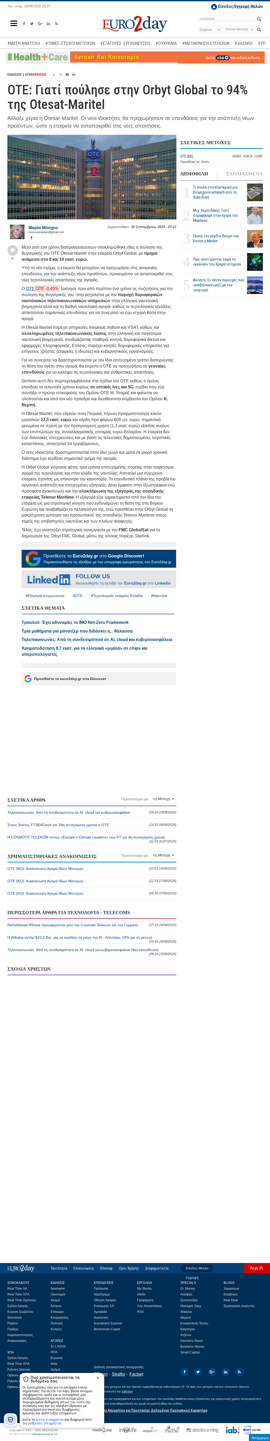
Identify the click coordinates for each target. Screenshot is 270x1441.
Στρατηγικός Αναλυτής (239, 1306)
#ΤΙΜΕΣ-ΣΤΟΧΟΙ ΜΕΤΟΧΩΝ (70, 43)
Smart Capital (190, 1352)
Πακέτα (12, 1323)
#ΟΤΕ (78, 596)
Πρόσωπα (101, 1288)
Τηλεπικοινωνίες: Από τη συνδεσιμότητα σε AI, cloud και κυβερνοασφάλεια (91, 812)
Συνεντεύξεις (189, 1300)
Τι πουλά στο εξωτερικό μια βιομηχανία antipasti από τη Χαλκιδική (215, 192)
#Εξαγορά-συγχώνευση (45, 596)
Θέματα (185, 1317)
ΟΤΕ (30, 288)
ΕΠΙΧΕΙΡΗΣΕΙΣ (35, 74)
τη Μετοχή (162, 799)
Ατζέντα (185, 1335)
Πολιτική (57, 1323)
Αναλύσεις (101, 1317)
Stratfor (118, 1374)
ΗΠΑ (54, 1352)
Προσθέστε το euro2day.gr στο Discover (70, 679)
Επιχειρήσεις (60, 1317)
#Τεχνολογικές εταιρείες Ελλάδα (117, 596)
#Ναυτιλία (159, 596)
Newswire (58, 1288)
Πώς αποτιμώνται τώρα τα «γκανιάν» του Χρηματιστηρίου (217, 262)
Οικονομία (58, 1294)
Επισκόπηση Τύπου (194, 1323)
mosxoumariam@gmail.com (46, 232)
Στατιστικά (14, 1317)
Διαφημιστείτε (157, 1268)
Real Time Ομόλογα (21, 1300)
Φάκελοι (186, 1312)
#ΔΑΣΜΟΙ (244, 43)
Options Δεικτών (18, 1375)
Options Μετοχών (19, 1387)
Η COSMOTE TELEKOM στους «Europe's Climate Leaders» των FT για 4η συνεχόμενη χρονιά (91, 839)
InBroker (127, 1391)
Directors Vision (191, 1341)
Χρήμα (55, 1369)
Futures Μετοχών (19, 1381)
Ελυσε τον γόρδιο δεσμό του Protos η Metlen (216, 238)
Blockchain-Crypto (107, 1329)
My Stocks (144, 1288)
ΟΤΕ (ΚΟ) (186, 156)
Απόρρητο (260, 1438)
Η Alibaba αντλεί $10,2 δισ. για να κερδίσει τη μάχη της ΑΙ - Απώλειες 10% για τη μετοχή (91, 939)
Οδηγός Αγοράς (105, 1300)
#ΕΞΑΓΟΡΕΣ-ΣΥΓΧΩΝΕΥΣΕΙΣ (125, 43)
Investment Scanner (108, 1323)
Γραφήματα (145, 1300)
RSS (140, 1312)
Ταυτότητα (59, 1268)
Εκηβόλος (231, 1294)
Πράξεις (12, 1329)
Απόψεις (186, 1294)
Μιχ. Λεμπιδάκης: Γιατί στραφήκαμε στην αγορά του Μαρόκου (215, 215)
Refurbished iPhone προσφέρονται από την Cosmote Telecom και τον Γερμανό (91, 925)
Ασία (54, 1364)
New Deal (231, 1300)
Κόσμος (56, 1306)
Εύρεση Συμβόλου (20, 1312)
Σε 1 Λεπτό (58, 1346)
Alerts (205, 162)
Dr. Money (187, 1288)
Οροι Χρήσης (129, 1268)
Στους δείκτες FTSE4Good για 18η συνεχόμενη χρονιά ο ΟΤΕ (91, 825)
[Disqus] (91, 1047)
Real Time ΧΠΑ (18, 1294)
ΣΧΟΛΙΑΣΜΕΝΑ (244, 173)
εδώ (221, 57)
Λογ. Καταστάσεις (149, 1306)
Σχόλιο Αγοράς (17, 1306)
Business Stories (192, 1346)
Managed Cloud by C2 (45, 1434)
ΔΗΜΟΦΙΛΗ (194, 173)
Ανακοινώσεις (17, 1341)
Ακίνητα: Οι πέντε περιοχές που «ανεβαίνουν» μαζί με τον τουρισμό (218, 285)
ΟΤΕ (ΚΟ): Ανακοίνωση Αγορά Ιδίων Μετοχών (91, 868)
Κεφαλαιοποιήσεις (20, 1335)
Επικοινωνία (84, 1268)
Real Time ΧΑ (17, 1288)
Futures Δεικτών (18, 1369)
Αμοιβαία (100, 1312)
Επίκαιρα (57, 1312)
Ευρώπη (57, 1358)
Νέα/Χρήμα (102, 1294)
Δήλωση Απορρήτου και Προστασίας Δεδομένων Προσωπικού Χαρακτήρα (150, 1410)
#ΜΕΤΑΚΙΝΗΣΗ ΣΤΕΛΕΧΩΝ (205, 43)
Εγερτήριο (187, 1329)
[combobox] (209, 29)
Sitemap (106, 1268)
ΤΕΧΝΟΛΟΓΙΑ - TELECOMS (99, 912)
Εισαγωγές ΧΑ (104, 1306)
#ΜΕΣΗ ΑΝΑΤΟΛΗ (23, 43)
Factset (136, 1374)
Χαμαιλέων (231, 1288)
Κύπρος (56, 1329)
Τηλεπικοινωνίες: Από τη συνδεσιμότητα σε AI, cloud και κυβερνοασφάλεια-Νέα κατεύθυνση (91, 952)
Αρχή (254, 1268)
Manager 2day (190, 1306)
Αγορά (55, 1300)
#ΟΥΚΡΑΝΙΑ (166, 43)
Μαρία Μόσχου (43, 227)
